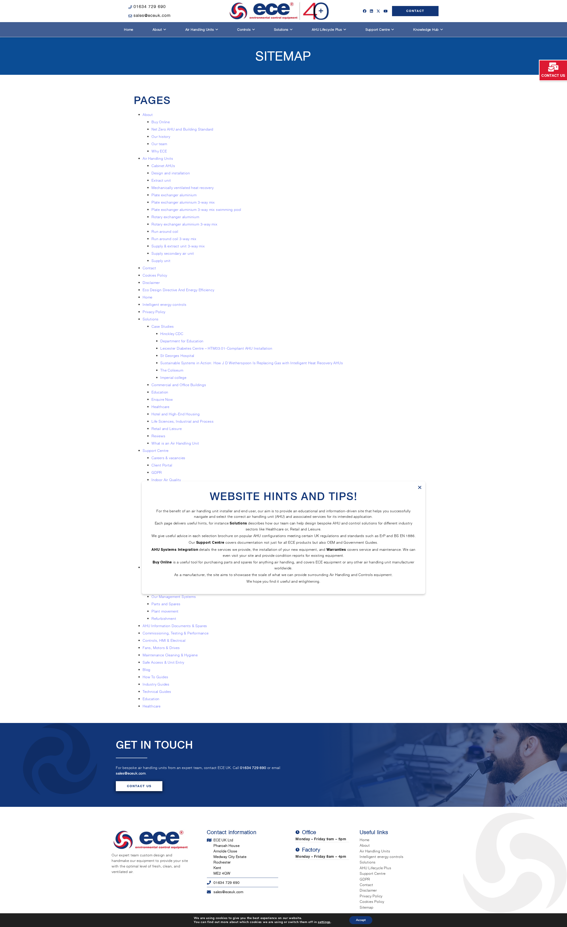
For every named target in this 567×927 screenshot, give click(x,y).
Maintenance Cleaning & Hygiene (170, 654)
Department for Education (182, 340)
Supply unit (161, 260)
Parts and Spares (166, 603)
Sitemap (366, 907)
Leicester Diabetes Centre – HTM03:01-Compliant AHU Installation (216, 348)
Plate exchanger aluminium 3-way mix (183, 202)
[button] (164, 30)
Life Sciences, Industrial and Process (182, 421)
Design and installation (170, 172)
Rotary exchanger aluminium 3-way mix (184, 224)
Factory (311, 849)
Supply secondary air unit (172, 253)
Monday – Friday (310, 839)
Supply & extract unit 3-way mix (178, 246)
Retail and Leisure (166, 428)
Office (309, 832)
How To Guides (155, 676)
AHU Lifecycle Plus (375, 867)
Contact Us (139, 786)
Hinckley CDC (171, 333)
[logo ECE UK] (279, 11)
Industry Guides (157, 684)
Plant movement (165, 611)
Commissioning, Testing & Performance (176, 633)
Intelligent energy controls (164, 304)
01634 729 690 (253, 767)
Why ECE (159, 151)
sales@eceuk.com (131, 773)
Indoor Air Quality (166, 479)
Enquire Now (162, 399)
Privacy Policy (154, 311)
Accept (361, 920)
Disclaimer (151, 282)
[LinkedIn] (371, 11)
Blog (146, 669)
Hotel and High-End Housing (175, 413)
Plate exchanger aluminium (174, 194)
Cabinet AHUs (163, 165)
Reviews (158, 435)
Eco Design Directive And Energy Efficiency (178, 289)
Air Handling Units (158, 158)
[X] (378, 11)
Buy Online (160, 121)
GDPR (156, 472)
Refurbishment (163, 618)
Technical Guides (157, 691)
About (148, 114)
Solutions (151, 319)
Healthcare (160, 406)
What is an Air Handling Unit (175, 443)
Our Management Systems (173, 596)
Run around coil (164, 231)
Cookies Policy (155, 275)
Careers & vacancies (168, 457)
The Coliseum (171, 370)
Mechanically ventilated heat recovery (182, 187)
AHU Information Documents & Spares (175, 625)
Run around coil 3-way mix (173, 238)
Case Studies (162, 326)
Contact (149, 267)
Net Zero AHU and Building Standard (182, 129)
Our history (160, 136)
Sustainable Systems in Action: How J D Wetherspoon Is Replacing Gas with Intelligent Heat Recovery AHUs (251, 362)
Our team (159, 143)
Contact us (553, 76)
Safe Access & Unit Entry (163, 662)
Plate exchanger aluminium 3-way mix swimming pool (196, 209)
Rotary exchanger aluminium (175, 216)
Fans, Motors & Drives (161, 647)
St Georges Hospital (177, 355)
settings (324, 922)
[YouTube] (386, 11)
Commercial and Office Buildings (178, 384)
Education (159, 392)
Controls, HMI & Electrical (164, 640)
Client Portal (161, 465)
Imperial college (173, 377)
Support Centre (156, 450)
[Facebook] (364, 11)
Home (147, 297)
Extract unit (161, 180)
